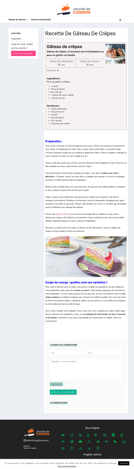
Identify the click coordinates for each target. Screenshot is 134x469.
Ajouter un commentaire (64, 392)
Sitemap (27, 446)
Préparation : (16, 38)
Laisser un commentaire (22, 53)
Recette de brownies (41, 19)
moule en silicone (63, 214)
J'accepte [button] (124, 463)
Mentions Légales (30, 448)
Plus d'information (67, 466)
